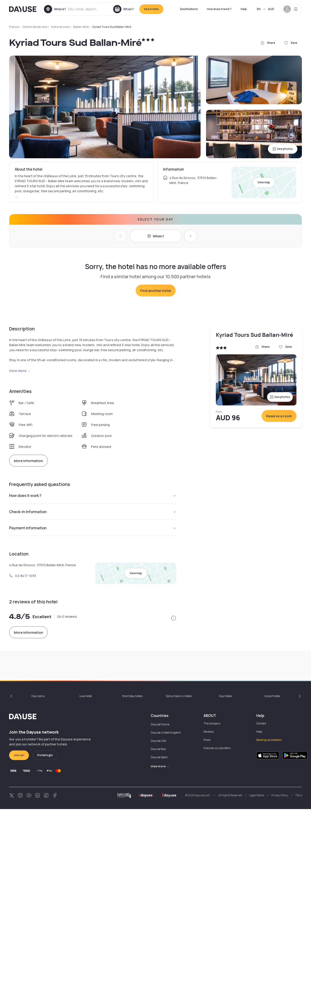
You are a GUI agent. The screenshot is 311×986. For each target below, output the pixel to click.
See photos (285, 149)
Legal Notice (256, 795)
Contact (261, 723)
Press (207, 740)
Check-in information (28, 511)
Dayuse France (160, 724)
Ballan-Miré (81, 27)
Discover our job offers (217, 748)
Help (244, 9)
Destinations (189, 9)
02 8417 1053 (25, 575)
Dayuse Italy (158, 749)
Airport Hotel (272, 696)
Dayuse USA (158, 741)
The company (212, 723)
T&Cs (298, 795)
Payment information (28, 527)
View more (18, 370)
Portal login (45, 755)
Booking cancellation (269, 740)
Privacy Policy (279, 795)
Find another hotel (155, 290)
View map (263, 182)
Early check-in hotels (179, 696)
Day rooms (38, 696)
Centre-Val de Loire (34, 27)
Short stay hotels (132, 696)
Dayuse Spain (159, 757)
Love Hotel (85, 696)
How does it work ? (219, 9)
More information (28, 460)
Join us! (19, 755)
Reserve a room (279, 416)
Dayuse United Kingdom (166, 732)
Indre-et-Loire (60, 27)
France (13, 27)
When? (158, 236)
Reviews (209, 732)
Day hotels (225, 696)
